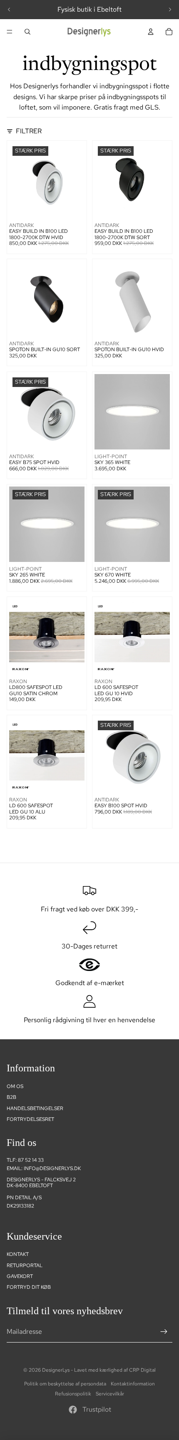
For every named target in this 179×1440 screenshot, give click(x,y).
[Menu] (9, 31)
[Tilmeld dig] (164, 1331)
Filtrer (29, 131)
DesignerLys (56, 1370)
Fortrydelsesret (30, 1119)
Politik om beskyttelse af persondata (65, 1383)
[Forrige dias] (9, 9)
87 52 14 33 (31, 1160)
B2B (11, 1097)
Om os (15, 1086)
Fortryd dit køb (29, 1287)
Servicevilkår (110, 1393)
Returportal (24, 1265)
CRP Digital (142, 1370)
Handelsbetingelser (35, 1108)
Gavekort (20, 1276)
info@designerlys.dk (52, 1168)
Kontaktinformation (133, 1383)
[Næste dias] (170, 9)
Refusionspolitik (73, 1393)
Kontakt (18, 1254)
